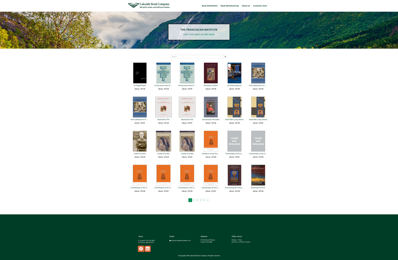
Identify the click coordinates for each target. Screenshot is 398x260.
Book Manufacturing (230, 6)
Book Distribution (210, 6)
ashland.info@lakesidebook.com (181, 240)
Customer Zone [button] (260, 6)
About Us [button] (246, 6)
